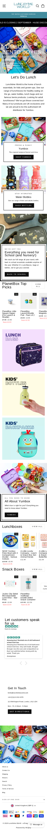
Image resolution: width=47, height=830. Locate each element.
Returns (5, 777)
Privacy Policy (7, 785)
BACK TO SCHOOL (16, 274)
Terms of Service (8, 788)
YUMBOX (11, 514)
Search (4, 781)
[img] (25, 626)
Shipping (5, 774)
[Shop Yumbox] (23, 140)
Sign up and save (11, 799)
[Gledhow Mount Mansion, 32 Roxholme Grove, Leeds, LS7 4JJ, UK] (23, 721)
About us (5, 766)
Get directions (20, 711)
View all (38, 285)
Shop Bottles (23, 205)
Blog (3, 792)
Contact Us (6, 770)
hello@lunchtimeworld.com (18, 693)
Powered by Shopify (23, 828)
